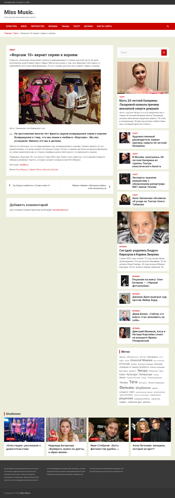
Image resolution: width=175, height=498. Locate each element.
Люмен (156, 375)
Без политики (159, 361)
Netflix (121, 361)
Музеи (122, 377)
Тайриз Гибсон (35, 169)
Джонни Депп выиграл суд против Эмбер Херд (149, 298)
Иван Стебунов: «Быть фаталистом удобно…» (105, 447)
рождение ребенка (142, 399)
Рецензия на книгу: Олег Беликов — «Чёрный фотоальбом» (147, 282)
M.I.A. (161, 357)
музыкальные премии (144, 392)
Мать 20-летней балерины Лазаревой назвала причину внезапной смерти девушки (139, 104)
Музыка (53, 26)
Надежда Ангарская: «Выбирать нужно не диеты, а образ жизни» (66, 449)
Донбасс (132, 371)
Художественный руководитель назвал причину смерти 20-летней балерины (149, 141)
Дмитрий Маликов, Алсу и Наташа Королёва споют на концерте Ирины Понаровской (148, 336)
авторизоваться (60, 210)
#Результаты (132, 357)
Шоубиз (88, 26)
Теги (133, 382)
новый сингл (155, 395)
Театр (76, 26)
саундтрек (155, 399)
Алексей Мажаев (141, 360)
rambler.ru (24, 165)
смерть (123, 402)
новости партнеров (141, 395)
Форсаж (54, 169)
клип (132, 391)
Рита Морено (22, 169)
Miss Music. (19, 12)
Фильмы (46, 169)
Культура (11, 26)
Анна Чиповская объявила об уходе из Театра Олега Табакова (149, 201)
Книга (122, 374)
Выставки (123, 371)
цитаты (146, 402)
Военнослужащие (157, 367)
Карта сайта (104, 26)
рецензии (126, 398)
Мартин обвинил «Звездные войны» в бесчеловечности (89, 187)
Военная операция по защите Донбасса (140, 365)
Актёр (127, 361)
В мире (134, 364)
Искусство (153, 371)
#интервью (152, 357)
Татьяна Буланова (155, 378)
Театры (123, 382)
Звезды (142, 370)
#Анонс (122, 357)
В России (124, 364)
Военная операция (145, 364)
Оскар (143, 378)
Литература (37, 26)
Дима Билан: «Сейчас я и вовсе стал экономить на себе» (148, 317)
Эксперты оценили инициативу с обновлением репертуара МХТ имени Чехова (148, 182)
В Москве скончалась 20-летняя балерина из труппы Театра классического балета (148, 161)
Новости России (133, 378)
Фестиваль (143, 383)
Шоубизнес (143, 388)
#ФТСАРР (143, 357)
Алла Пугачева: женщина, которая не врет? (149, 447)
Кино (24, 26)
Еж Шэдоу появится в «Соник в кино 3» (31, 185)
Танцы (65, 26)
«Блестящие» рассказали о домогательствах (23, 447)
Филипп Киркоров (156, 383)
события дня (135, 402)
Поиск (164, 52)
